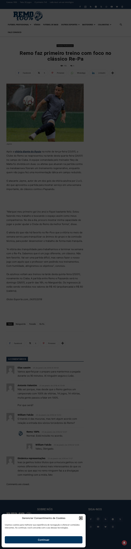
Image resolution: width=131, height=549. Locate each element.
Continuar (43, 539)
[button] (80, 518)
